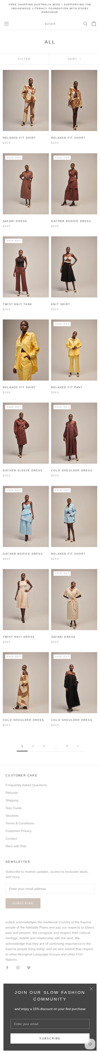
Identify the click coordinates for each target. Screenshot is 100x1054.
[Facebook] (7, 967)
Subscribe (50, 1038)
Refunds (12, 792)
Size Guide (14, 808)
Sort (73, 59)
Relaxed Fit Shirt (19, 137)
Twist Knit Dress (19, 636)
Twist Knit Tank (17, 304)
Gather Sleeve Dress (23, 470)
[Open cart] (94, 23)
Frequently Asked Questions (26, 785)
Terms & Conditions (20, 823)
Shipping (12, 800)
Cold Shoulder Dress (71, 470)
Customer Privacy (19, 831)
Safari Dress (15, 221)
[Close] (91, 989)
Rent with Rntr (16, 846)
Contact (11, 838)
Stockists (12, 815)
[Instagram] (18, 967)
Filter (24, 59)
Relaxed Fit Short (68, 137)
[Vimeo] (28, 967)
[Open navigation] (6, 23)
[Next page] (78, 746)
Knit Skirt (60, 304)
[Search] (85, 23)
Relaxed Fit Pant (67, 387)
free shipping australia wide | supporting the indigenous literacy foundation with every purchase (50, 8)
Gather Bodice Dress (71, 221)
